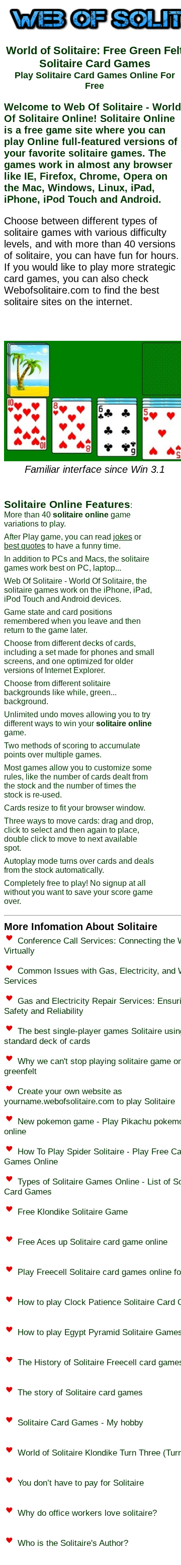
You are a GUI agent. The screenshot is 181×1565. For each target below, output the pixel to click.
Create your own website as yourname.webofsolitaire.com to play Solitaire (89, 1096)
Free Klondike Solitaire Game (73, 1212)
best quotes (24, 546)
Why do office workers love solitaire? (87, 1513)
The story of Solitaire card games (80, 1392)
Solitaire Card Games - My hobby (80, 1422)
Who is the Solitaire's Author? (73, 1543)
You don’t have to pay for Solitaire (81, 1483)
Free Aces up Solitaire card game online (92, 1242)
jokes (122, 537)
